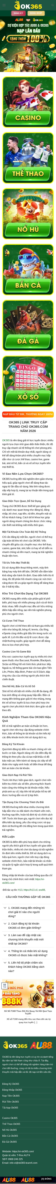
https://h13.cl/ (30, 890)
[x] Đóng (46, 1179)
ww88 (42, 890)
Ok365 (5, 1057)
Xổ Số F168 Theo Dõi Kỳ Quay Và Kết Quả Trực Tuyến (28, 1012)
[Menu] (4, 5)
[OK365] (28, 5)
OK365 (6, 440)
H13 (20, 890)
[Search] (53, 5)
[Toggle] (5, 908)
